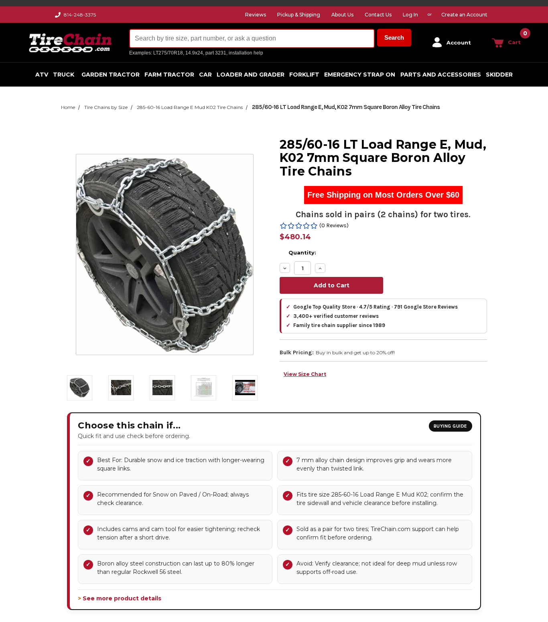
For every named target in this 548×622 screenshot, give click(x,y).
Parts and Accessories (440, 74)
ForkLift (304, 74)
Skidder (499, 74)
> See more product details (119, 598)
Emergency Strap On (359, 74)
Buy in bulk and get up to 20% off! (355, 352)
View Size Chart (305, 374)
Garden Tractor (110, 74)
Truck (63, 74)
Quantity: (302, 252)
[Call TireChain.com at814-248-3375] (58, 17)
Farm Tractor (169, 74)
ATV (41, 74)
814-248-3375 (80, 15)
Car (205, 74)
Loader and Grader (250, 74)
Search (394, 37)
